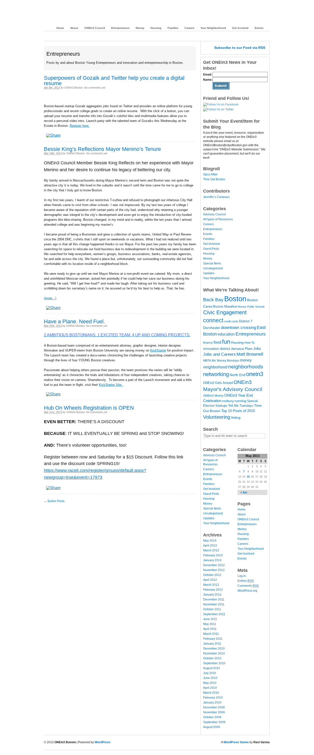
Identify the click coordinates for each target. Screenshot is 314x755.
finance (208, 342)
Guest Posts (211, 248)
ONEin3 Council (94, 27)
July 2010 (209, 673)
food (217, 342)
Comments (248, 585)
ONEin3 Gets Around (218, 383)
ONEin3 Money (213, 395)
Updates (208, 273)
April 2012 (210, 580)
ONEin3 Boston (73, 14)
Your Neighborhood (213, 27)
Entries (245, 581)
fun (226, 341)
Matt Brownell (249, 354)
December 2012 (214, 565)
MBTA (207, 360)
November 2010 (214, 653)
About (74, 27)
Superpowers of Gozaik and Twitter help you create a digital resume (114, 80)
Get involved (240, 27)
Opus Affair (210, 174)
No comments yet (94, 87)
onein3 (254, 374)
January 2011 (212, 643)
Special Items (212, 263)
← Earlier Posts (54, 501)
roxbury (228, 401)
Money (140, 27)
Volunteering (216, 417)
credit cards (231, 321)
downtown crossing (238, 327)
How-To (249, 342)
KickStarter (158, 350)
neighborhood (215, 367)
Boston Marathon (225, 306)
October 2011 (212, 609)
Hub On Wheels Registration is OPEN (89, 408)
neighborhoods (245, 366)
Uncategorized (213, 268)
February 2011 (212, 638)
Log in (241, 576)
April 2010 (210, 688)
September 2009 (214, 722)
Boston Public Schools (251, 306)
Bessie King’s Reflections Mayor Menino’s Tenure (102, 149)
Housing (155, 27)
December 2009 (214, 707)
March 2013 (211, 550)
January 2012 (212, 594)
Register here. (80, 126)
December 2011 (213, 599)
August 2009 (211, 727)
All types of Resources (218, 219)
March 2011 (211, 634)
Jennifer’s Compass (216, 197)
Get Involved (211, 244)
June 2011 (210, 619)
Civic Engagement (225, 312)
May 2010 (209, 683)
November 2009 (214, 712)
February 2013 (213, 555)
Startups (221, 405)
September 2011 (214, 614)
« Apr (243, 492)
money (246, 360)
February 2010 (213, 697)
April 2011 (210, 629)
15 (248, 476)
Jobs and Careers (219, 354)
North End (237, 375)
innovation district (216, 349)
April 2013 (210, 545)
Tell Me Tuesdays (240, 405)
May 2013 (209, 540)
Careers (189, 27)
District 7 (245, 321)
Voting (235, 417)
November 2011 (213, 604)
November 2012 (214, 570)
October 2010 (212, 658)
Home (60, 27)
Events (259, 27)
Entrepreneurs (120, 27)
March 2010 (211, 692)
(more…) (50, 298)
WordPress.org (247, 590)
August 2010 (211, 668)
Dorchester (211, 328)
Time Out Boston (214, 179)
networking (216, 374)
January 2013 (212, 560)
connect (213, 320)
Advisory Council (214, 214)
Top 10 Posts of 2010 (238, 411)
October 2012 (212, 575)
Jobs (257, 348)
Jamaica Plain (241, 349)
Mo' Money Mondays (225, 360)
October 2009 (212, 717)
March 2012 (211, 584)
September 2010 (214, 663)
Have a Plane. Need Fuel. (74, 321)
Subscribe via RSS (239, 48)
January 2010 (212, 702)
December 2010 (214, 648)
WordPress (102, 742)
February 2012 (213, 589)
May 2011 (209, 624)
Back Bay (213, 299)
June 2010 (210, 678)
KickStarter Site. (111, 385)
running (240, 401)
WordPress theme (236, 742)
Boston (235, 299)
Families (173, 27)
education (226, 334)
